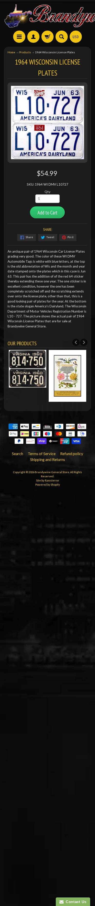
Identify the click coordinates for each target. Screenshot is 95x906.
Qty (47, 192)
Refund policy (71, 453)
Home (11, 52)
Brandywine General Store (52, 472)
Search (17, 453)
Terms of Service (42, 453)
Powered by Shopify (47, 484)
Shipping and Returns (47, 459)
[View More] (27, 385)
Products (25, 52)
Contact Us (75, 902)
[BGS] (19, 37)
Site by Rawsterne (47, 480)
